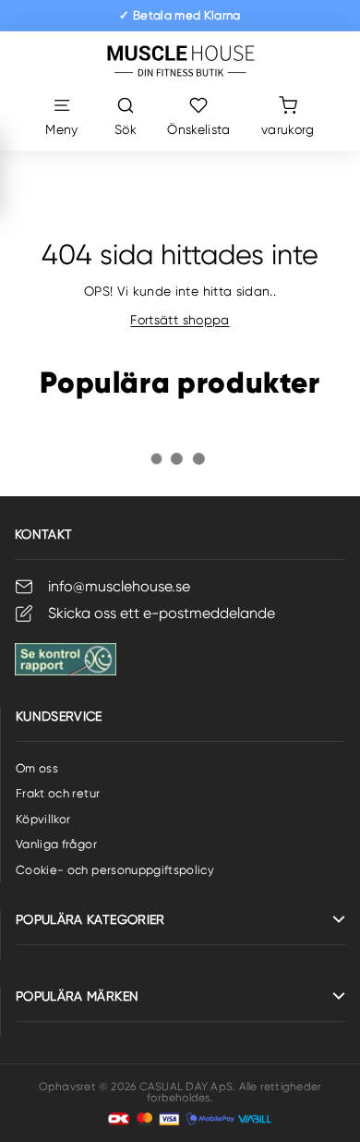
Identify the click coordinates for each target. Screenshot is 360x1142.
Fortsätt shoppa (179, 319)
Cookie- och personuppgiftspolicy (115, 870)
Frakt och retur (58, 793)
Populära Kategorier (90, 919)
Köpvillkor (43, 819)
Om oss (37, 768)
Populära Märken (77, 996)
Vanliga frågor (56, 844)
